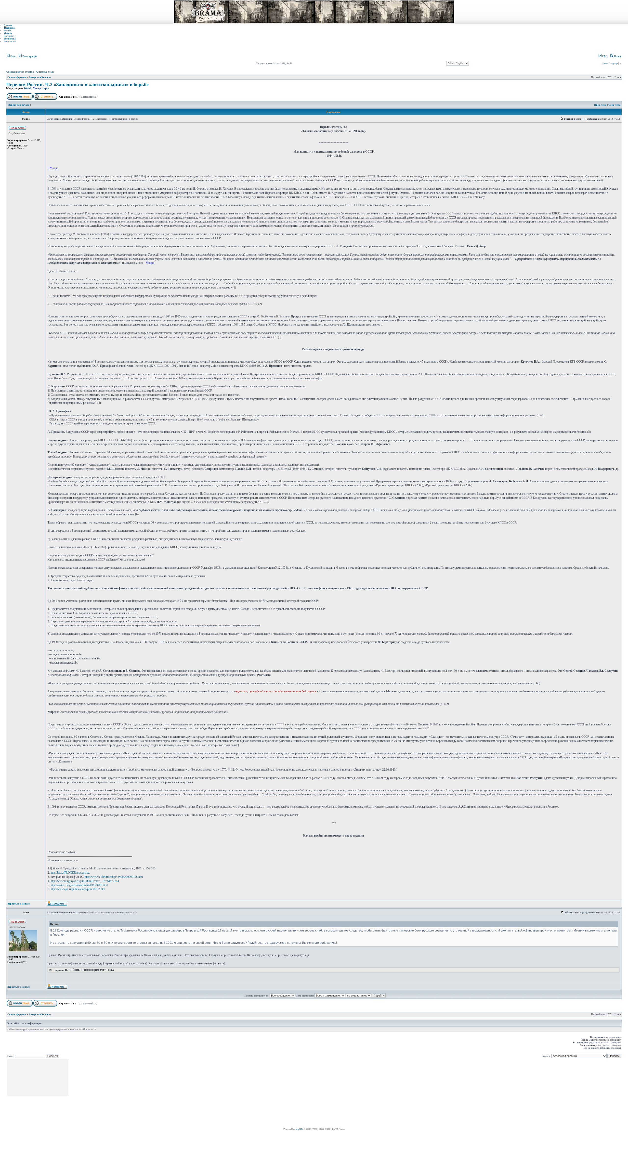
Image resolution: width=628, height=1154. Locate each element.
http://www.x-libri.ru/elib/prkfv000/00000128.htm (114, 877)
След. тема (614, 105)
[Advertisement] (158, 1093)
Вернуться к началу (18, 903)
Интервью (9, 36)
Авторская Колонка (40, 77)
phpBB (299, 1129)
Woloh (27, 88)
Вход (13, 56)
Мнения (8, 33)
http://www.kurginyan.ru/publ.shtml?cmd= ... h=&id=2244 (85, 881)
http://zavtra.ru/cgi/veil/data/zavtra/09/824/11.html (79, 885)
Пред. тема (600, 105)
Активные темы (45, 71)
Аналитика (9, 27)
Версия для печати (18, 105)
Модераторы (41, 88)
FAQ (604, 56)
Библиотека (9, 38)
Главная (8, 25)
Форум (7, 30)
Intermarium (10, 41)
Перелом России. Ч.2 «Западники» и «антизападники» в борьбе (77, 84)
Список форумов (16, 77)
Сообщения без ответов (20, 71)
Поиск (617, 56)
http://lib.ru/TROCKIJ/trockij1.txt (70, 872)
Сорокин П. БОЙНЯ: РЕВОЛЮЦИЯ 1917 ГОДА (83, 970)
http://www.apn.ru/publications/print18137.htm (78, 889)
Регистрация (29, 56)
